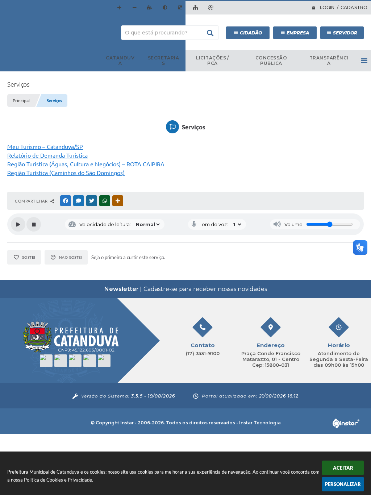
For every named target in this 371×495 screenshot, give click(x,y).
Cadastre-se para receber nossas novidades (185, 289)
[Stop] (33, 224)
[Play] (18, 224)
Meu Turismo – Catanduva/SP (45, 146)
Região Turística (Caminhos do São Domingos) (66, 173)
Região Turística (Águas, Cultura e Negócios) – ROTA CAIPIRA (85, 164)
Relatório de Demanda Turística (47, 155)
